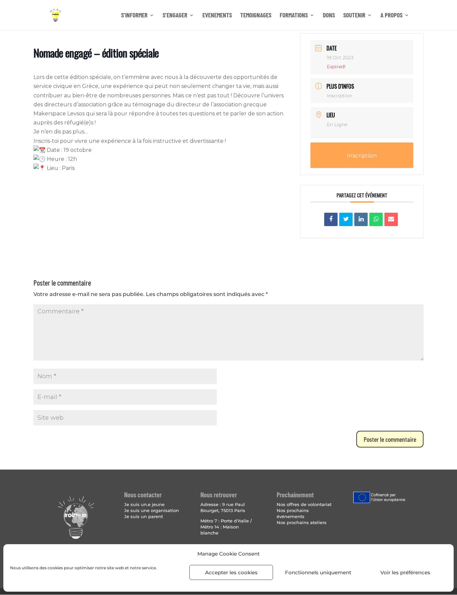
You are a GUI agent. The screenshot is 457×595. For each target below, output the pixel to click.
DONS (329, 16)
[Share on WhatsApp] (376, 219)
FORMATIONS (294, 16)
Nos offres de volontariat (304, 504)
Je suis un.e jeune (144, 504)
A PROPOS (391, 16)
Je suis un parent (143, 516)
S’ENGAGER (175, 16)
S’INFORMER (134, 16)
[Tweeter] (346, 219)
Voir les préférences (405, 572)
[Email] (391, 219)
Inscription (339, 96)
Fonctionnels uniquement (318, 572)
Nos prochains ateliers (302, 522)
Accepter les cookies (231, 572)
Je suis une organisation (151, 510)
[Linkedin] (361, 219)
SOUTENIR (354, 16)
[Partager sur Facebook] (331, 219)
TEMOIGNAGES (255, 16)
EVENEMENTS (217, 16)
